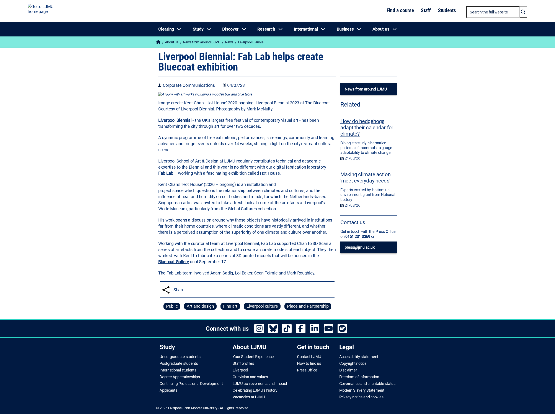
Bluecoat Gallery (173, 261)
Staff (426, 10)
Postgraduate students (179, 363)
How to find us (309, 363)
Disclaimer (348, 370)
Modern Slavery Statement (361, 390)
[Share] (166, 290)
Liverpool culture (262, 306)
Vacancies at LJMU (249, 397)
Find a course (400, 10)
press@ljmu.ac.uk (360, 247)
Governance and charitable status (367, 383)
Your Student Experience (253, 357)
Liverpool (240, 370)
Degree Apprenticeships (180, 377)
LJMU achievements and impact (260, 383)
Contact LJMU (309, 357)
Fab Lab (165, 173)
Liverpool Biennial (175, 120)
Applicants (168, 390)
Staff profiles (243, 363)
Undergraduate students (180, 357)
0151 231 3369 (357, 236)
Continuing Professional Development (191, 383)
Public (172, 306)
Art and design (200, 306)
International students (178, 370)
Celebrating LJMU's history (255, 390)
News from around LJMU (201, 42)
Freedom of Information (359, 377)
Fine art (230, 306)
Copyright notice (353, 363)
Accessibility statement (358, 357)
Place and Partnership (308, 306)
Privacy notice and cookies (361, 397)
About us (171, 42)
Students (447, 10)
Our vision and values (250, 377)
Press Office (307, 370)
